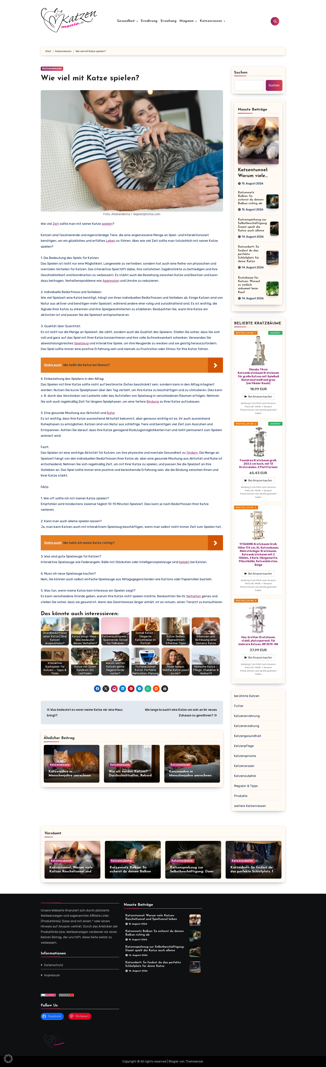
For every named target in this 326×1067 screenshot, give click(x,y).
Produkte (241, 796)
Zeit (56, 224)
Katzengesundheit (247, 736)
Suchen (241, 72)
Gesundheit (126, 21)
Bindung (153, 401)
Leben (110, 241)
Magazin (187, 21)
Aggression (110, 280)
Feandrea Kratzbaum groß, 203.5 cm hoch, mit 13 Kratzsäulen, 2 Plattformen (258, 464)
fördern (192, 452)
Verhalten (193, 596)
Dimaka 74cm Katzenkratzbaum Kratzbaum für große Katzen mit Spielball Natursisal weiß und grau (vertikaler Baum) (258, 376)
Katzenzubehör (245, 776)
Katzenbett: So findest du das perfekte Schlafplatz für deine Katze (248, 254)
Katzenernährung (247, 716)
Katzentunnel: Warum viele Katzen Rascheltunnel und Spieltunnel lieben (71, 871)
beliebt (184, 562)
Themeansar (194, 1061)
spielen (107, 224)
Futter (238, 706)
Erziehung (169, 21)
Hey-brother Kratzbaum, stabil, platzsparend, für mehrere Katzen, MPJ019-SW (258, 641)
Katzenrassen (211, 21)
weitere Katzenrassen (250, 806)
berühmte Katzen (246, 696)
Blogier (174, 1061)
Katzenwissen (52, 68)
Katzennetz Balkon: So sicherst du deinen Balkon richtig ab (130, 871)
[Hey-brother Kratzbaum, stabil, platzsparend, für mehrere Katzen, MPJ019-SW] (258, 619)
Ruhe (111, 413)
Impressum (52, 975)
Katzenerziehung (246, 726)
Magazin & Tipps (246, 786)
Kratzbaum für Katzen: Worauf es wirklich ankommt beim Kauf (249, 285)
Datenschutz (53, 965)
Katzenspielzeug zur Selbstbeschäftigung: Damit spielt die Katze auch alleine (193, 871)
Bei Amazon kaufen (260, 396)
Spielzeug (81, 343)
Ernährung (149, 21)
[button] (8, 1058)
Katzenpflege (244, 746)
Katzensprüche (245, 756)
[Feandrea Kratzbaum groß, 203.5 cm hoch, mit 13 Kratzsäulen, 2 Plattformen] (258, 442)
